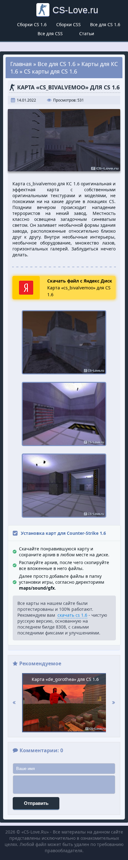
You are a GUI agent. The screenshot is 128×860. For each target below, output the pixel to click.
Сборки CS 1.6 (32, 24)
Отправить (36, 803)
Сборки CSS (68, 24)
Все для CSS (50, 33)
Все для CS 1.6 (105, 24)
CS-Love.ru (75, 10)
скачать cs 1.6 (72, 615)
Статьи (86, 33)
